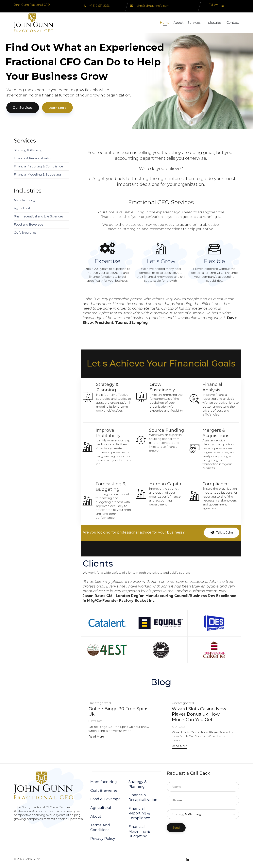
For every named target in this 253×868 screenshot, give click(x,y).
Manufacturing (24, 200)
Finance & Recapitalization (33, 158)
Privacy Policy (102, 838)
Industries (213, 23)
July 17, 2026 (95, 721)
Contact (233, 23)
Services (194, 23)
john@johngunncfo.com (152, 6)
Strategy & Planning (28, 150)
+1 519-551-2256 (99, 6)
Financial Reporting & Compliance (38, 166)
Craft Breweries (25, 232)
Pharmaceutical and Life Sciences (38, 216)
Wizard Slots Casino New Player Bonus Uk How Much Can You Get (199, 714)
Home (165, 23)
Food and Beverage (28, 224)
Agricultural (22, 208)
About (179, 23)
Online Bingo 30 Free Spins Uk (118, 711)
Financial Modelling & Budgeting (37, 174)
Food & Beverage (105, 799)
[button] (221, 532)
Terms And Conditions (100, 827)
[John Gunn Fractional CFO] (33, 22)
